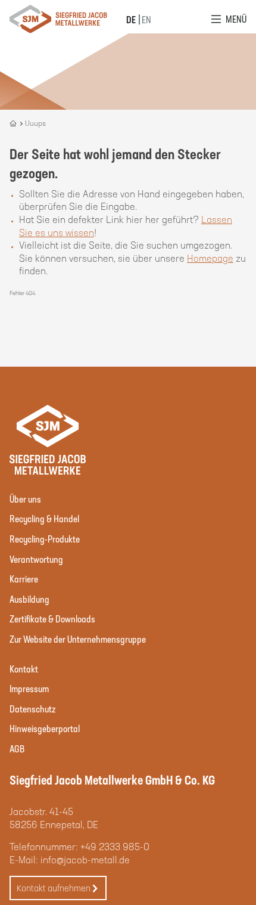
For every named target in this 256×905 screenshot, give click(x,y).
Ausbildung (29, 599)
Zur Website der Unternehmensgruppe (78, 639)
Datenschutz (32, 708)
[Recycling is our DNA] (14, 123)
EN (146, 19)
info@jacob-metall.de (85, 859)
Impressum (29, 688)
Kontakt (24, 668)
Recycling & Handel (44, 518)
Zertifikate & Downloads (52, 618)
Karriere (24, 578)
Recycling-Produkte (45, 539)
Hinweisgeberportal (45, 728)
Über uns (25, 499)
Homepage (210, 258)
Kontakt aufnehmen (53, 887)
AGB (17, 748)
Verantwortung (36, 559)
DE (131, 19)
